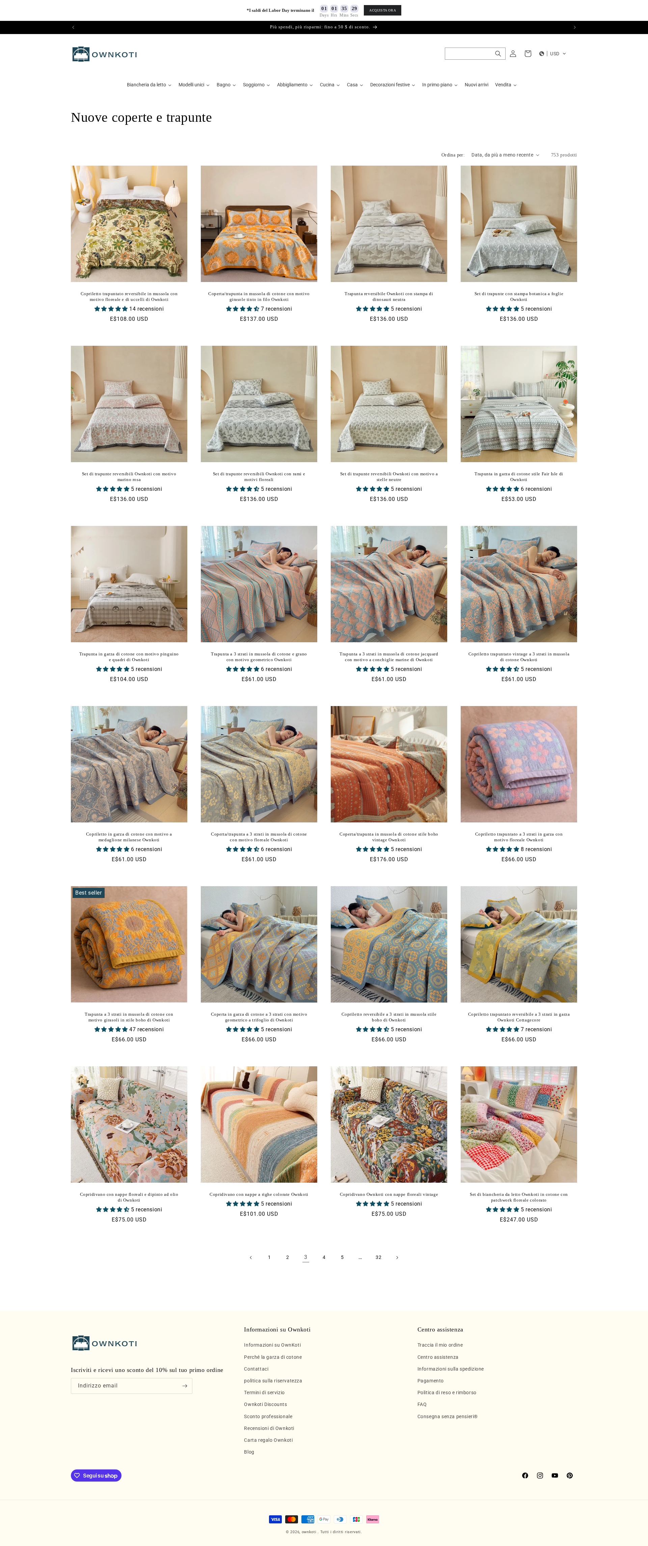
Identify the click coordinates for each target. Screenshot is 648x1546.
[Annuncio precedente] (73, 27)
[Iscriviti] (184, 1386)
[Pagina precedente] (251, 1257)
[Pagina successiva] (396, 1257)
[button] (475, 54)
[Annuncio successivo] (574, 27)
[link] (305, 1257)
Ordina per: (453, 155)
